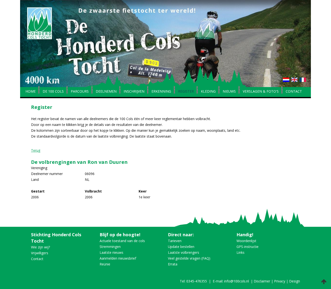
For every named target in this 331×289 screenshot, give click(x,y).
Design (294, 281)
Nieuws (229, 92)
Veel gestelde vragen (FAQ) (189, 258)
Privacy (279, 281)
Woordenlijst (246, 240)
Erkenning (161, 92)
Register (186, 92)
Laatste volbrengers (183, 252)
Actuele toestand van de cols (122, 240)
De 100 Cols (53, 92)
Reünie (105, 264)
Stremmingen (110, 246)
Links (240, 252)
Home (30, 92)
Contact (294, 92)
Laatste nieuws (111, 252)
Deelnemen (106, 92)
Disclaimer (262, 281)
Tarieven (174, 240)
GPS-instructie (247, 246)
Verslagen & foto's (261, 92)
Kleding (208, 92)
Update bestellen (181, 246)
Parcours (80, 92)
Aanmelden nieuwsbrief (118, 258)
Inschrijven (134, 92)
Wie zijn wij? (40, 247)
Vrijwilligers (39, 253)
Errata (172, 264)
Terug (35, 150)
